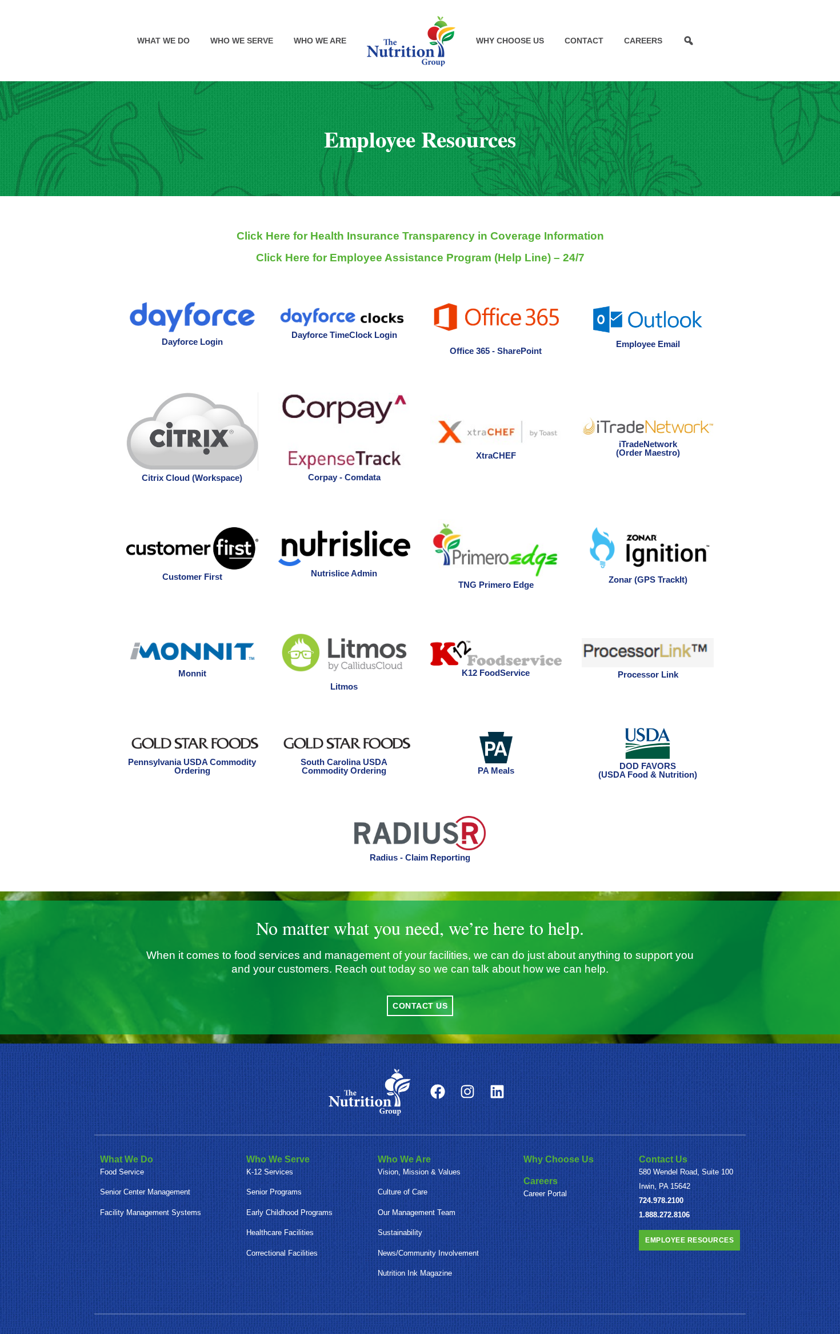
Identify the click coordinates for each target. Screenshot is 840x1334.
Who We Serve (241, 40)
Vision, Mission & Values (419, 1172)
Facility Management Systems (150, 1212)
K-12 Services (269, 1172)
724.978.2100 (661, 1200)
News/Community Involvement (428, 1253)
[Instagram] (467, 1091)
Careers (643, 40)
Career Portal (545, 1193)
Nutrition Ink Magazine (415, 1273)
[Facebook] (438, 1091)
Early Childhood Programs (289, 1212)
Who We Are (320, 40)
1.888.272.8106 (664, 1214)
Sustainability (400, 1232)
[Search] (688, 40)
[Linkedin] (497, 1091)
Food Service (122, 1172)
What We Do (163, 40)
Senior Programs (274, 1192)
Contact (584, 40)
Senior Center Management (145, 1192)
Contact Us (663, 1159)
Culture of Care (402, 1192)
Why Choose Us (510, 40)
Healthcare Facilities (280, 1232)
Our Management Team (416, 1212)
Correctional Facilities (282, 1253)
